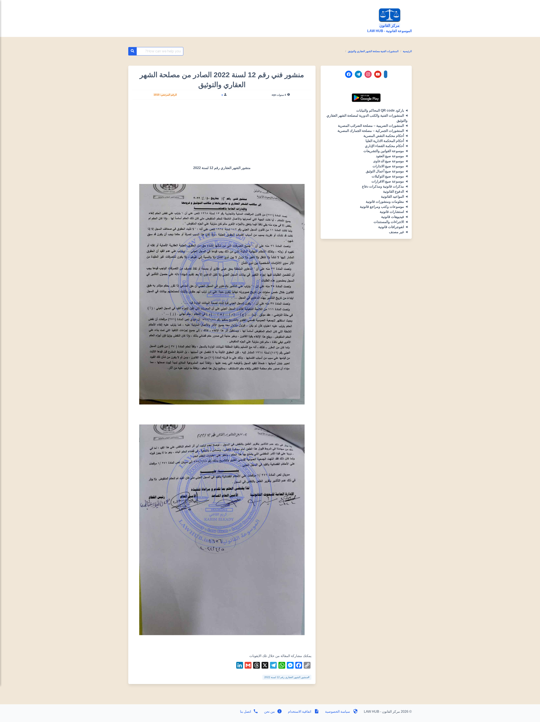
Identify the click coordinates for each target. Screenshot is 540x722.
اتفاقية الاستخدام (299, 711)
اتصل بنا (245, 711)
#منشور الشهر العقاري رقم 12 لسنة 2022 (286, 677)
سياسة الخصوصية (337, 711)
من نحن (269, 711)
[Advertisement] (221, 134)
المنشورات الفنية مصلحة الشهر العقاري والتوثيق (373, 51)
